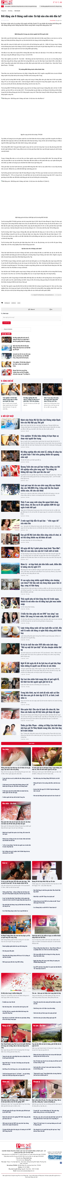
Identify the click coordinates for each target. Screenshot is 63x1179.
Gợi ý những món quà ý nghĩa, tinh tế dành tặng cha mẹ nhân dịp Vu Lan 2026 (16, 852)
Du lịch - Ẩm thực (39, 1025)
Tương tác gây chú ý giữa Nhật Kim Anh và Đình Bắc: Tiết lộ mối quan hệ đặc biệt (16, 1057)
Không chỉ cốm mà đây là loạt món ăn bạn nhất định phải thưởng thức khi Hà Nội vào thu (47, 1055)
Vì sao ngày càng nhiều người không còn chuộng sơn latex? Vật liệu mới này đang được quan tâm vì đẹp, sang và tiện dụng (41, 583)
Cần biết (27, 431)
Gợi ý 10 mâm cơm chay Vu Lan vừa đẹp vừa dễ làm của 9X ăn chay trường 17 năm (47, 1061)
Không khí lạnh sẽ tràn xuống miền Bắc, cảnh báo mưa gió (46, 783)
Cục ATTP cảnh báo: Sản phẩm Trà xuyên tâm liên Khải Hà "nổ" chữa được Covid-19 (47, 967)
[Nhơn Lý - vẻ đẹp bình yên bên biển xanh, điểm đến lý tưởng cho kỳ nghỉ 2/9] (10, 568)
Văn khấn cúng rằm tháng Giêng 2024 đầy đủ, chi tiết (46, 778)
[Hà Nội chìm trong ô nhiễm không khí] (16, 982)
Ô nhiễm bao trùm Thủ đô (9, 1002)
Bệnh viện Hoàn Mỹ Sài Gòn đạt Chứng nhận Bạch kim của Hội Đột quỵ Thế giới (40, 421)
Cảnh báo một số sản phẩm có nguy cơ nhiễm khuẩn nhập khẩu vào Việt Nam (46, 936)
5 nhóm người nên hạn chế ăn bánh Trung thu (14, 797)
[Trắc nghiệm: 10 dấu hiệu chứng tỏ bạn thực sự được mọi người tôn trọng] (11, 389)
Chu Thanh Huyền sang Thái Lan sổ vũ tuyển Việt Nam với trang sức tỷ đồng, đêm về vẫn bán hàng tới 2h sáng (16, 1046)
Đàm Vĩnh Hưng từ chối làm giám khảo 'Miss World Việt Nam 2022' (46, 891)
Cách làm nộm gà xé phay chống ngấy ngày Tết (44, 1018)
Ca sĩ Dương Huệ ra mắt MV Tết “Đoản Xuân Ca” (45, 907)
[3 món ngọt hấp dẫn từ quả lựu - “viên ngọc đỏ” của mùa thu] (10, 524)
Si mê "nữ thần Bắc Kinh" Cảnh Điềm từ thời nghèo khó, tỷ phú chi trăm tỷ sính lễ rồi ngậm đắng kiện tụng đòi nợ (17, 899)
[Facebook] (61, 1163)
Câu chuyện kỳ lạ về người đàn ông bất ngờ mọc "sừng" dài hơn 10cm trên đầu (46, 1130)
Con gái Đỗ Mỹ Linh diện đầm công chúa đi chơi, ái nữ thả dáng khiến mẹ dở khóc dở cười (41, 536)
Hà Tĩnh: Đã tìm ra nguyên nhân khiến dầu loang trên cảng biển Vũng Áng (15, 1012)
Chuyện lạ (36, 1081)
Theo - (46, 294)
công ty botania (8, 329)
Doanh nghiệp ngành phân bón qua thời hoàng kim (15, 946)
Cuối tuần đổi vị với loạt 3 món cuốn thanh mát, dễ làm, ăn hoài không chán (47, 1068)
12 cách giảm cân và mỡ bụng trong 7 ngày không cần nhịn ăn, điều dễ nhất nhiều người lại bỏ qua (47, 768)
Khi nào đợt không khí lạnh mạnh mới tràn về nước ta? (46, 795)
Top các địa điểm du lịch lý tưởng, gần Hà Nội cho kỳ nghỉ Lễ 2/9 (46, 1045)
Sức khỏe (27, 497)
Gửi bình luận (6, 322)
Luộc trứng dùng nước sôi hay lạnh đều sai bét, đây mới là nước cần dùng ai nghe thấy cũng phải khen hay (41, 630)
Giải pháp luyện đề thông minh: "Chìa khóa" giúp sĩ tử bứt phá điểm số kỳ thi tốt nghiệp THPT (15, 1101)
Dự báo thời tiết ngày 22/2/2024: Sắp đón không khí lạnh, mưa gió (46, 790)
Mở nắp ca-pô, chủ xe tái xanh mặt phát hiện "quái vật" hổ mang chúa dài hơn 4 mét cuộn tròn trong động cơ (47, 1117)
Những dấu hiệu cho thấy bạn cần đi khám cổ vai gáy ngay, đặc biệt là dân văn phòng (15, 768)
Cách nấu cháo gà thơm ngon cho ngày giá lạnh (45, 1013)
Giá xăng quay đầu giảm (8, 951)
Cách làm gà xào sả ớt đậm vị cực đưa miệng (44, 1008)
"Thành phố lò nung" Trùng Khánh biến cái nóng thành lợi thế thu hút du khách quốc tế (47, 1074)
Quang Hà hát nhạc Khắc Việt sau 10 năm (43, 881)
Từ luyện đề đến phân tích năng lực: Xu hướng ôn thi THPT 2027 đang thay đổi (17, 1130)
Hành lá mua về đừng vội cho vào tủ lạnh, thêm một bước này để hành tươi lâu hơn (17, 839)
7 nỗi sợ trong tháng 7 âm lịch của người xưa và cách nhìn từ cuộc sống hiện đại (17, 846)
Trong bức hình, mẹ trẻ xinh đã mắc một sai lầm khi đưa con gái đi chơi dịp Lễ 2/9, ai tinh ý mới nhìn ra (40, 695)
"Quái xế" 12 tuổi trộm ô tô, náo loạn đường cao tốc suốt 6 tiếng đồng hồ (47, 1124)
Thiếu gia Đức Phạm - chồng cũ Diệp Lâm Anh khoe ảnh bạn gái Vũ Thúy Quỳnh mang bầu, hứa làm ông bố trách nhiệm (41, 728)
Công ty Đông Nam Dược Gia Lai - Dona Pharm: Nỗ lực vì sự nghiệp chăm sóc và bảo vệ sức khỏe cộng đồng (47, 948)
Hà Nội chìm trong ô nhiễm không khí (11, 993)
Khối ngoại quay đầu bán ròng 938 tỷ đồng (13, 962)
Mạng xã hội (6, 1025)
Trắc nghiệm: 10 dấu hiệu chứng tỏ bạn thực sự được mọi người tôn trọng (10, 399)
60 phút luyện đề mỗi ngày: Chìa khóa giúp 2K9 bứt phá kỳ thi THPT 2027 (16, 1111)
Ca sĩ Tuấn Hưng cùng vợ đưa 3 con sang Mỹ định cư (15, 911)
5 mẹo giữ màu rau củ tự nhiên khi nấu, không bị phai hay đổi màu (17, 779)
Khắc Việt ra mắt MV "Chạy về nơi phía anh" (44, 896)
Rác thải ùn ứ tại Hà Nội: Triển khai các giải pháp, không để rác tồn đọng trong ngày (16, 1018)
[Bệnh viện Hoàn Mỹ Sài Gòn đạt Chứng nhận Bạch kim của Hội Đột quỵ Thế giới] (10, 424)
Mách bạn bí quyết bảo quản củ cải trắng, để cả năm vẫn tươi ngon (16, 833)
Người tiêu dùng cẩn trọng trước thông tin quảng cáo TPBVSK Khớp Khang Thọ (46, 961)
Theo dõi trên (53, 20)
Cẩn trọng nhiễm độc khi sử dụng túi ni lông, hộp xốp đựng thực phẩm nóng (46, 955)
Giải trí (27, 480)
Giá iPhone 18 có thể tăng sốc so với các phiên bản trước (16, 1069)
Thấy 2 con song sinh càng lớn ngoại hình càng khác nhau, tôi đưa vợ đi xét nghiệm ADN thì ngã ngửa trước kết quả (51, 399)
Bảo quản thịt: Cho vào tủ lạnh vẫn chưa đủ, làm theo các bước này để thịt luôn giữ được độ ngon (40, 710)
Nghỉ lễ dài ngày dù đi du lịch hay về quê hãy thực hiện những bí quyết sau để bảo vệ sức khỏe (41, 664)
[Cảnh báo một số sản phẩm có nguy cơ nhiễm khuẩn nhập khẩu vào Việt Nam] (47, 924)
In (51, 309)
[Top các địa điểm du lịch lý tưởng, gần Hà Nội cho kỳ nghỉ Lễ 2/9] (47, 1033)
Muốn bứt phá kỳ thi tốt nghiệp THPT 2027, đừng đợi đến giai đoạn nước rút (17, 1117)
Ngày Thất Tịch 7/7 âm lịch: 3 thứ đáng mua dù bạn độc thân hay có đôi (16, 1063)
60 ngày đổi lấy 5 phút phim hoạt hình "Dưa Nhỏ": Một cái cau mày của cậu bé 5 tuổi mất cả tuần (41, 549)
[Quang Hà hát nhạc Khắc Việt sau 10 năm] (47, 870)
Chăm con (5, 1081)
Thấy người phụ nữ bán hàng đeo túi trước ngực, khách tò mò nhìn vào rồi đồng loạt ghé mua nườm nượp (41, 601)
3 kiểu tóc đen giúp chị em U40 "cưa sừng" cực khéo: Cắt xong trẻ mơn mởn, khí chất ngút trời (40, 615)
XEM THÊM (31, 743)
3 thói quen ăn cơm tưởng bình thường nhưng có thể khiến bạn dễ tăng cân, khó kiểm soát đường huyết (15, 785)
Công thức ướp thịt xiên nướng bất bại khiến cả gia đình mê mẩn (47, 1002)
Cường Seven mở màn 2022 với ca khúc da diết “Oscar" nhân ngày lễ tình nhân (46, 902)
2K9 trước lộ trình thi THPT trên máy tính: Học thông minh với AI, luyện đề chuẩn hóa (16, 1124)
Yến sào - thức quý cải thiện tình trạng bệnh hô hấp (46, 993)
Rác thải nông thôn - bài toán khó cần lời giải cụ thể (15, 1007)
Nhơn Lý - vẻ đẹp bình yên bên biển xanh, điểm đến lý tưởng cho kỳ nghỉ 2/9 (41, 565)
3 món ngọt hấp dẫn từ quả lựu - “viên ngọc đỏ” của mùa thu (40, 522)
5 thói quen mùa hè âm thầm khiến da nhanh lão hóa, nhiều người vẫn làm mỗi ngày (16, 791)
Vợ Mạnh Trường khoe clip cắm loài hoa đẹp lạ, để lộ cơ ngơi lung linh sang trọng (15, 936)
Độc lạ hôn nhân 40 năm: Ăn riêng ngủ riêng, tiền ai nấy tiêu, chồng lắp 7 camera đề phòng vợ (46, 1101)
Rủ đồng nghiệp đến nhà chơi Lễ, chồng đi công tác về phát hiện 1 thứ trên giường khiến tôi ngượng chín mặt (38, 6)
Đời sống (4, 393)
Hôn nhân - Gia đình (30, 720)
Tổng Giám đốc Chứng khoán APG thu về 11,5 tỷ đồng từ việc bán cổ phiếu (16, 956)
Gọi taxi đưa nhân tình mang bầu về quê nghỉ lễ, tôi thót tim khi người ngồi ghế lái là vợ (40, 680)
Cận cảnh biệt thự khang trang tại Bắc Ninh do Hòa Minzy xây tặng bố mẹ (17, 905)
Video (27, 530)
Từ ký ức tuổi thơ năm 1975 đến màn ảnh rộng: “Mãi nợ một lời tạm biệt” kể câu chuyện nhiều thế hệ (41, 647)
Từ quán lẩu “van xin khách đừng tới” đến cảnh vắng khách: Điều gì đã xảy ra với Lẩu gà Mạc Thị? (46, 1111)
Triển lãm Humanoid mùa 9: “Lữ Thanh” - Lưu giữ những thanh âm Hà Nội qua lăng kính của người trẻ (16, 1074)
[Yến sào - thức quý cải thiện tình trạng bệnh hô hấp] (47, 982)
